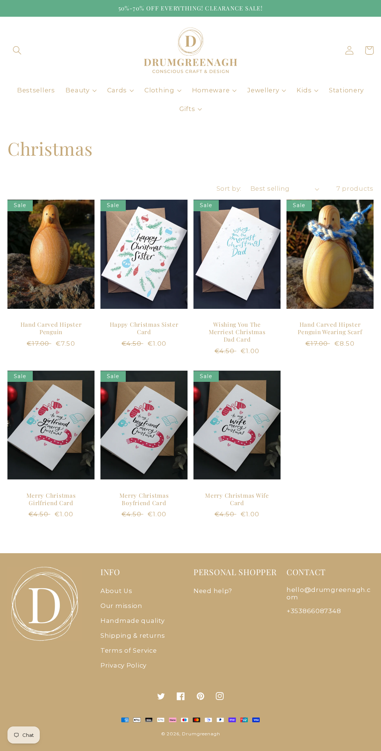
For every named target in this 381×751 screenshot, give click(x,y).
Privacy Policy (123, 665)
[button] (17, 50)
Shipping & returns (132, 635)
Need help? (212, 591)
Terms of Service (128, 650)
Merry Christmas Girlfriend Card (51, 499)
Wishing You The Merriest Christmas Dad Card (237, 332)
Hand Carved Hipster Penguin (51, 328)
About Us (116, 591)
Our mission (121, 605)
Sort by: (229, 188)
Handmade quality (132, 620)
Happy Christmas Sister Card (144, 328)
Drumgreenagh (201, 733)
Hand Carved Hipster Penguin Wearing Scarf (330, 328)
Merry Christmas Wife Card (237, 499)
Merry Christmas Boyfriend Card (144, 499)
